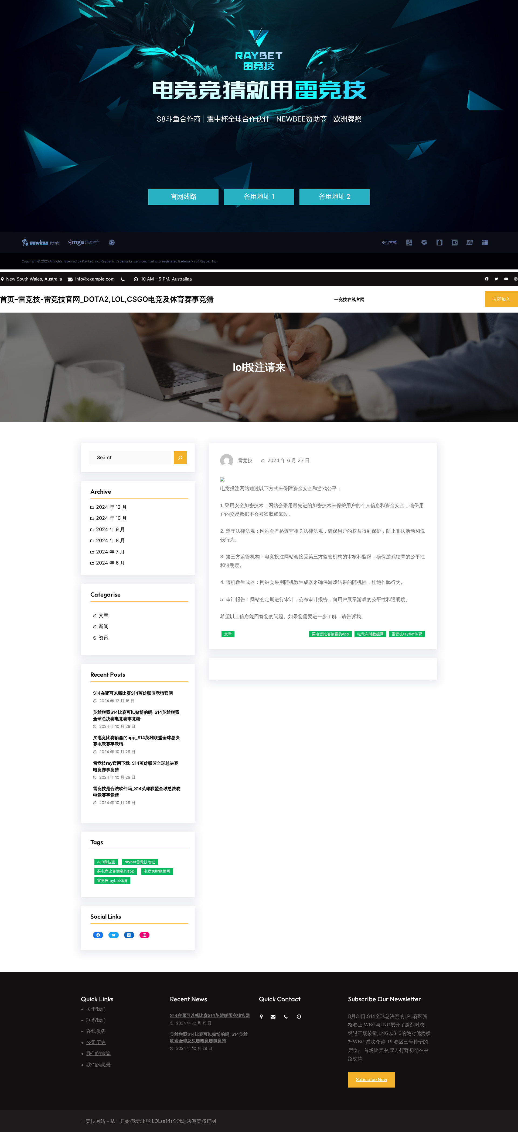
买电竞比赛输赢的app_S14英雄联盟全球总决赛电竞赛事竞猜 (136, 741)
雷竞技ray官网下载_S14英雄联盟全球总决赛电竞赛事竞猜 (135, 766)
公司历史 (96, 1042)
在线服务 (96, 1031)
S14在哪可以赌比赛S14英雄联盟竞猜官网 (133, 693)
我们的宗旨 (98, 1053)
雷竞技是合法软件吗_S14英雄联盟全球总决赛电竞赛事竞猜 (136, 792)
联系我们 (96, 1020)
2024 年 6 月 (110, 563)
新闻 (103, 626)
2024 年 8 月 (110, 540)
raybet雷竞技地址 (140, 862)
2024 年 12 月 (111, 507)
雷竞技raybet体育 (112, 880)
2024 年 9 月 (110, 529)
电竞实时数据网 (157, 871)
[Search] (180, 457)
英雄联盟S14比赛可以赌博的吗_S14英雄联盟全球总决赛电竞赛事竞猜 (136, 715)
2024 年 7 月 (110, 552)
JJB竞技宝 (106, 862)
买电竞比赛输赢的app (115, 871)
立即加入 (501, 299)
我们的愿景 (98, 1065)
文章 (103, 615)
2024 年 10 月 (111, 518)
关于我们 (96, 1009)
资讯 (103, 638)
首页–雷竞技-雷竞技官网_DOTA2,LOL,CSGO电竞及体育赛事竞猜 (107, 299)
